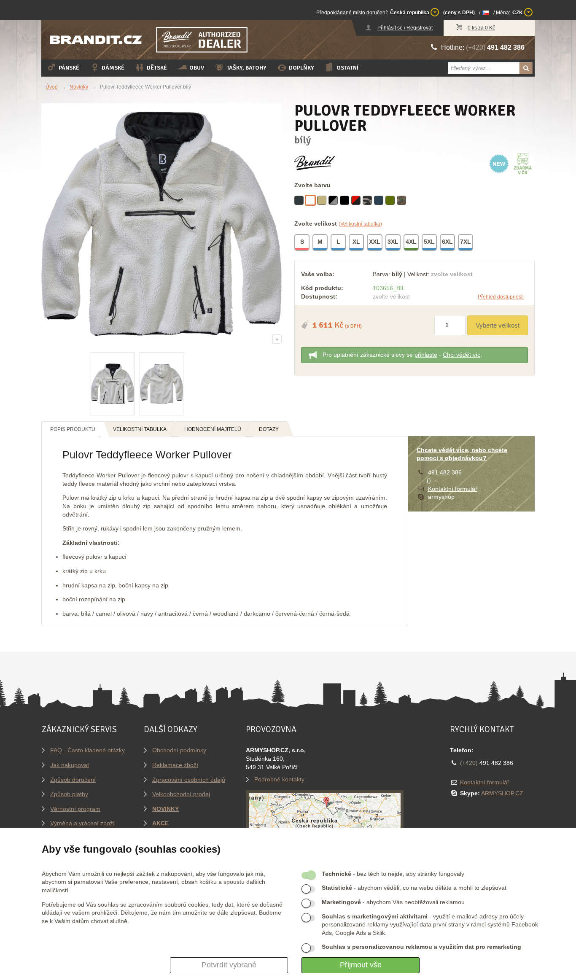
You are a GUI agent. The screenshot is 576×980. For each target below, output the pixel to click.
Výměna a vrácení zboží (82, 823)
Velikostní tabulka (140, 429)
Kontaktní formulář (452, 488)
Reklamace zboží (175, 765)
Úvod (52, 87)
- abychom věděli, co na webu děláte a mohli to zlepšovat (414, 887)
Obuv (196, 67)
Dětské (157, 67)
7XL (465, 241)
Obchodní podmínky (179, 750)
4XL (411, 241)
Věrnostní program (75, 808)
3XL (393, 241)
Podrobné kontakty (279, 779)
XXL (374, 241)
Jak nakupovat (69, 765)
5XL (429, 241)
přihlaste (426, 354)
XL (356, 241)
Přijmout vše (361, 965)
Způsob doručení (73, 779)
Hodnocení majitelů (212, 429)
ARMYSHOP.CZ (502, 793)
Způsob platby (69, 794)
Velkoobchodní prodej (181, 794)
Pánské (69, 67)
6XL (447, 241)
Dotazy (269, 429)
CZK (518, 13)
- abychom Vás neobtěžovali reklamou (393, 902)
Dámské (113, 67)
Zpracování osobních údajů (188, 779)
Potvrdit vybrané (229, 965)
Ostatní (347, 67)
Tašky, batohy (246, 67)
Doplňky (301, 67)
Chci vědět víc (461, 354)
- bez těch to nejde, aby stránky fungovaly (393, 873)
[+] (161, 223)
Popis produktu (72, 429)
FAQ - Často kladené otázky (87, 750)
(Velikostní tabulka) (360, 224)
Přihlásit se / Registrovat (405, 28)
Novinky (79, 87)
